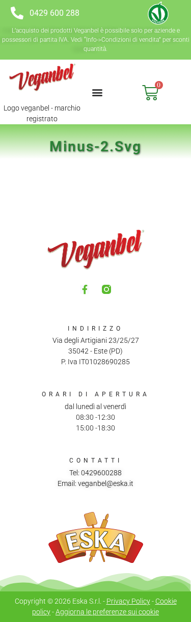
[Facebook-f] (84, 289)
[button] (97, 92)
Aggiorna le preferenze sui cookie (107, 612)
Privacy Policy (128, 601)
